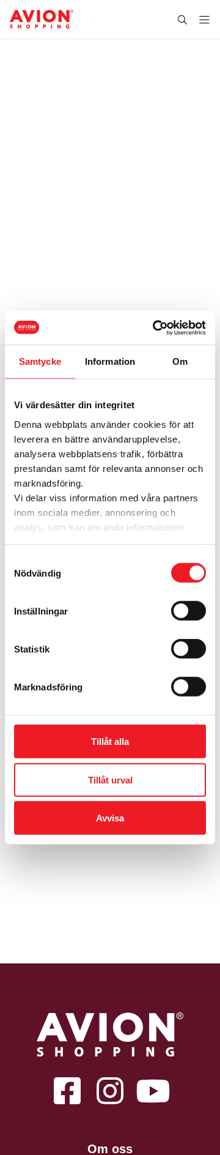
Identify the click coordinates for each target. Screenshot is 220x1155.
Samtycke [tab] (40, 361)
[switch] (188, 611)
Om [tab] (180, 361)
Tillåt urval (110, 779)
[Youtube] (153, 1090)
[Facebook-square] (67, 1090)
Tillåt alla (110, 741)
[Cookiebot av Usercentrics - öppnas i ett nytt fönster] (155, 327)
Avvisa (110, 818)
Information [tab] (110, 361)
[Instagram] (110, 1090)
